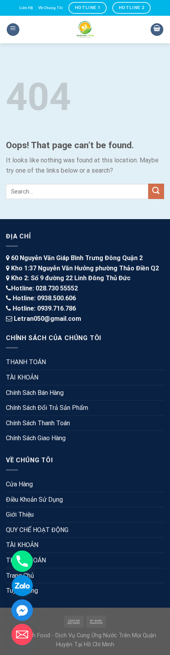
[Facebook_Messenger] (22, 610)
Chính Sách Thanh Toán (38, 423)
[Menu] (13, 29)
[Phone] (22, 561)
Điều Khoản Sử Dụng (34, 499)
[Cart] (157, 29)
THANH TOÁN (26, 362)
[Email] (22, 634)
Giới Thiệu (20, 514)
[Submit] (156, 191)
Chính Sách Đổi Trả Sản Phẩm (47, 407)
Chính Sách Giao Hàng (36, 438)
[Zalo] (22, 585)
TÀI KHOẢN (22, 377)
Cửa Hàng (19, 484)
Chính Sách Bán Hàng (35, 392)
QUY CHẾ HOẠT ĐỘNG (37, 530)
